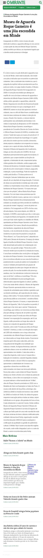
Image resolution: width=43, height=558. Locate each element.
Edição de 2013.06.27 (10, 7)
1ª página (21, 7)
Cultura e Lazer (30, 7)
